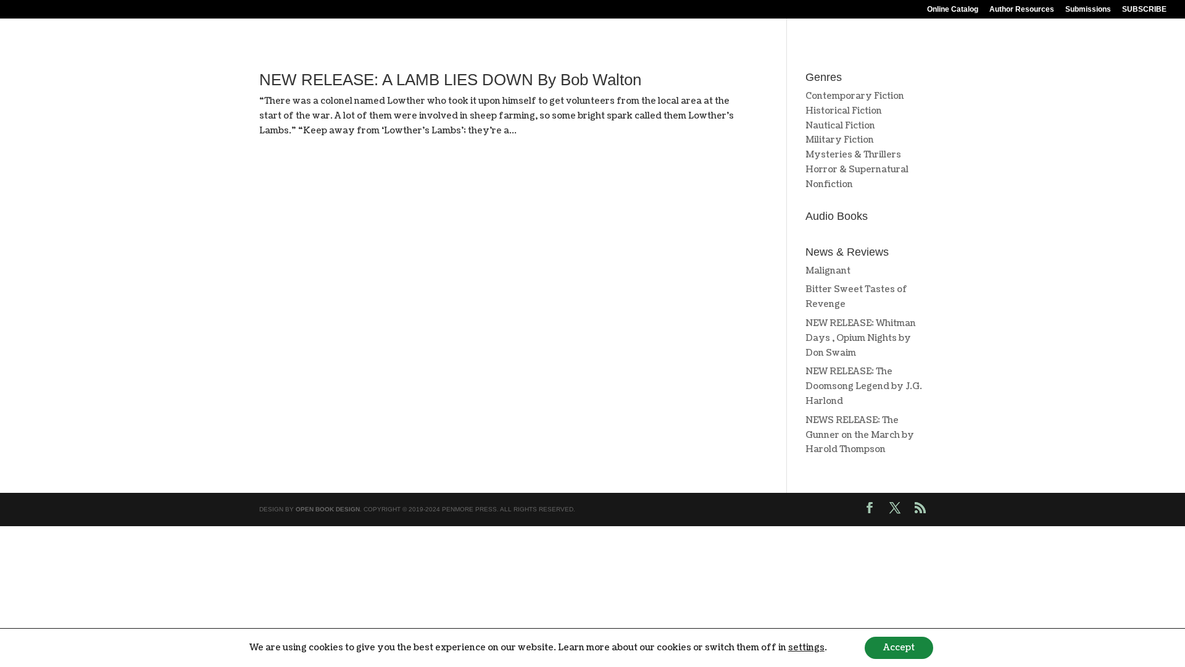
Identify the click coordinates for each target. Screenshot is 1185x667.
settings (806, 647)
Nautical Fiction (840, 126)
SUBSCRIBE (1144, 10)
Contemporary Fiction (854, 96)
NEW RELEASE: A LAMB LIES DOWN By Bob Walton (450, 79)
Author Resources (1021, 10)
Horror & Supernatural (856, 169)
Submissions (1088, 10)
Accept (899, 647)
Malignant (827, 271)
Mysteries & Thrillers (853, 155)
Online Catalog (952, 10)
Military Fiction (839, 140)
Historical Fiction (843, 111)
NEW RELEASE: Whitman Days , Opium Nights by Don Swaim (860, 338)
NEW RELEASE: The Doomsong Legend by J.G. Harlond (863, 386)
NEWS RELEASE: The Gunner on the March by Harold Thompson (859, 435)
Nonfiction (829, 184)
